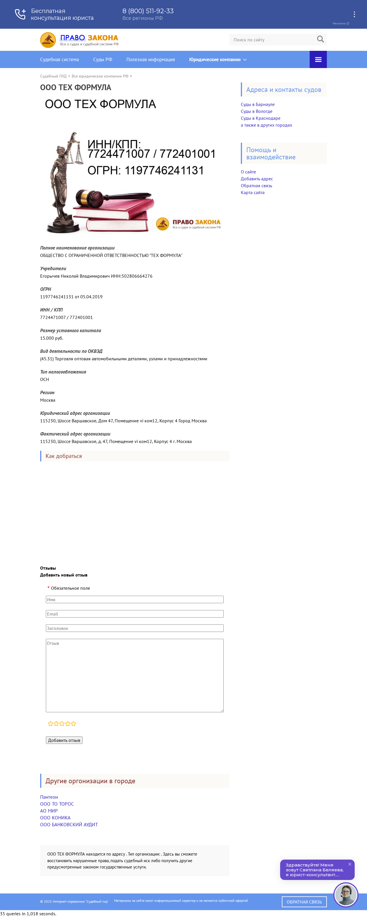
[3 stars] (62, 724)
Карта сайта (253, 192)
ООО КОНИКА (55, 818)
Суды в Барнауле (258, 104)
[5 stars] (73, 724)
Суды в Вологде (256, 111)
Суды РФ (102, 59)
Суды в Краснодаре (260, 118)
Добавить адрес (257, 178)
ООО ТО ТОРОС (57, 804)
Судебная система (59, 59)
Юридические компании (215, 59)
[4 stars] (68, 724)
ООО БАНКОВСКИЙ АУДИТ (69, 824)
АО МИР (49, 811)
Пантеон (49, 797)
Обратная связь (256, 185)
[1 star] (50, 724)
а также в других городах (266, 125)
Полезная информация (150, 59)
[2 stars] (56, 724)
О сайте (248, 172)
